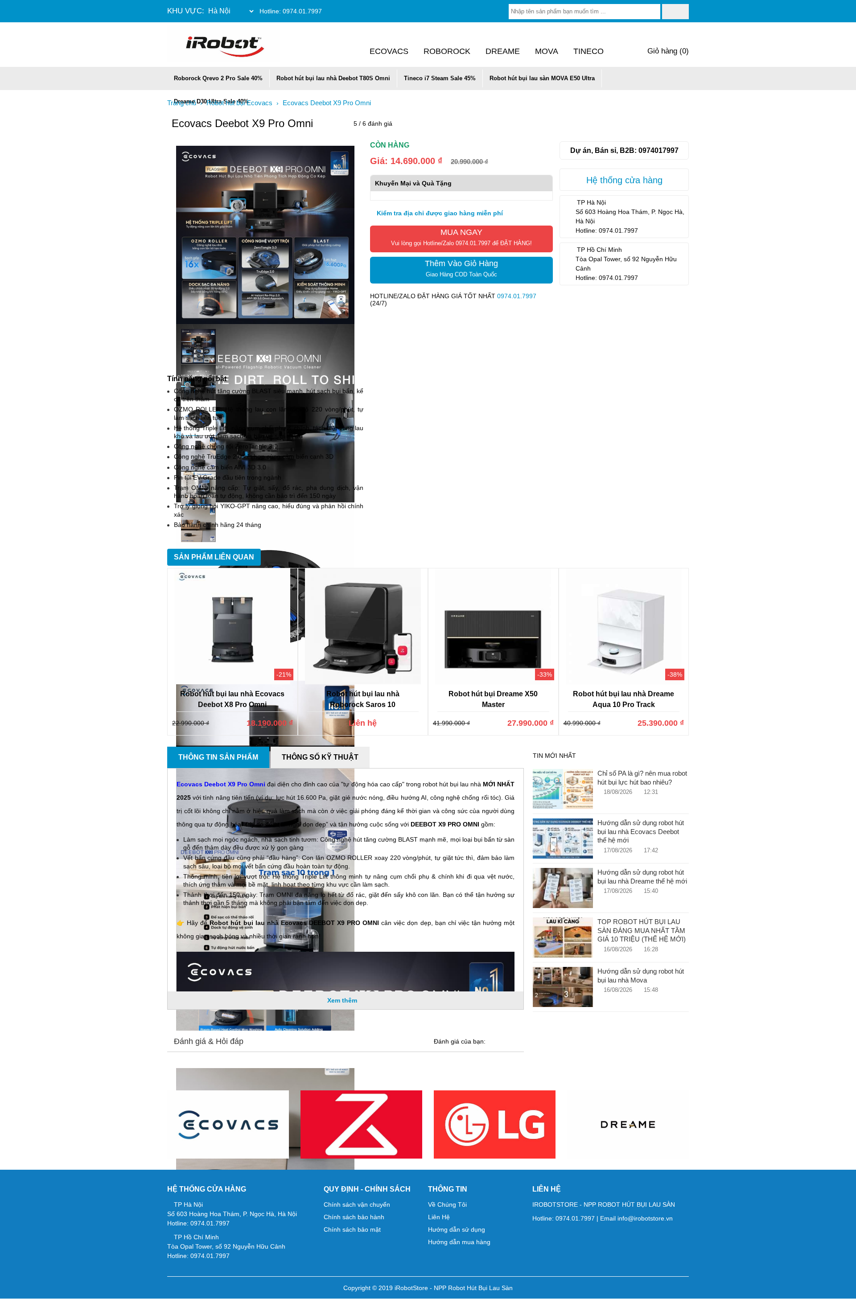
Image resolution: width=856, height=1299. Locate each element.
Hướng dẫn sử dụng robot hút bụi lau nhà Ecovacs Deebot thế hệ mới (640, 831)
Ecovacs (389, 51)
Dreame (503, 51)
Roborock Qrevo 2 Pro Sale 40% (218, 78)
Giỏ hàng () (667, 51)
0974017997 (658, 150)
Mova (546, 51)
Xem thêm (343, 1000)
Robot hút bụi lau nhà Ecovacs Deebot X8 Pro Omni (232, 699)
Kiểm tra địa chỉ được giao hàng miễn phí (439, 213)
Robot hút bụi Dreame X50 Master (493, 699)
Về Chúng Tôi (447, 1204)
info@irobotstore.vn (645, 1218)
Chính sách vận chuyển (357, 1204)
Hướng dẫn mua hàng (459, 1242)
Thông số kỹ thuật (320, 757)
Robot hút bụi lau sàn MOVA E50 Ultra (542, 78)
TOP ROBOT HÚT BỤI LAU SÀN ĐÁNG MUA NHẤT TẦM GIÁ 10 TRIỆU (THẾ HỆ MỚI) (641, 930)
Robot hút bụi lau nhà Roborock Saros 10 (362, 699)
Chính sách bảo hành (354, 1217)
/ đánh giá (373, 123)
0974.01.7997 (302, 11)
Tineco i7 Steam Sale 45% (440, 78)
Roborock (447, 51)
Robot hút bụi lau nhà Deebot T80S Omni (333, 78)
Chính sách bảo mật (352, 1229)
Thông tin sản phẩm (218, 757)
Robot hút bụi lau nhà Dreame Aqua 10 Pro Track (623, 699)
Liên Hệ (439, 1217)
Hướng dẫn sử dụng (456, 1229)
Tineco (588, 51)
